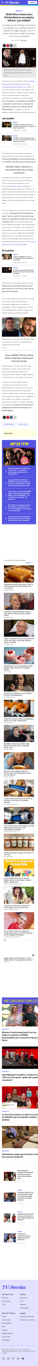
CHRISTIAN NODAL (9, 424)
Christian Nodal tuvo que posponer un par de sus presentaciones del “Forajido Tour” (18, 84)
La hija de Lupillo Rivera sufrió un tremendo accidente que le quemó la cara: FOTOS (23, 258)
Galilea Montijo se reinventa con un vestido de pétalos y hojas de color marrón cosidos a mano (25, 1174)
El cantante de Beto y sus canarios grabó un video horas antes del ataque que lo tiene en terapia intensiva (25, 1196)
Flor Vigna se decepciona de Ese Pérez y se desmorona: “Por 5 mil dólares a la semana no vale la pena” (19, 508)
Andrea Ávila (24, 40)
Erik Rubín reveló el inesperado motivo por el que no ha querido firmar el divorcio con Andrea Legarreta (24, 139)
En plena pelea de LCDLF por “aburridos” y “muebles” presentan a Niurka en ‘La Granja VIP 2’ (19, 471)
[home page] (12, 2)
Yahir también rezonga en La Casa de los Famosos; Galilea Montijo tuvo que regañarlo (19, 518)
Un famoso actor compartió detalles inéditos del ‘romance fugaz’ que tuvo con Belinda (23, 271)
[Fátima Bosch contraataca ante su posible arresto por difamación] (10, 1237)
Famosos (19, 11)
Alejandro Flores (21, 1182)
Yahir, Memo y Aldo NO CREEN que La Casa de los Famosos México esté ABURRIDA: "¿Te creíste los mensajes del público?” (19, 495)
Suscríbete (32, 2)
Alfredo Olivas (17, 186)
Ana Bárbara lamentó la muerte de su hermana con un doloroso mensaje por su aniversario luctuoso (24, 126)
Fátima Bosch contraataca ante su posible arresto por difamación (23, 1236)
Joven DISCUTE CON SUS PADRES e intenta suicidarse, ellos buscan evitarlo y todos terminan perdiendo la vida (19, 483)
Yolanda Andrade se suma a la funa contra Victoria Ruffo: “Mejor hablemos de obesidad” (25, 1217)
